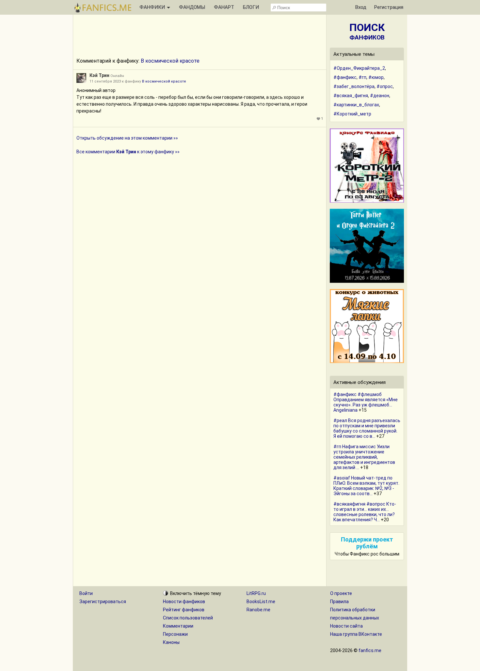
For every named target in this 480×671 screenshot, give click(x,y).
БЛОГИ (251, 7)
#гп (362, 77)
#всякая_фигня (350, 95)
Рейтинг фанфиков (183, 609)
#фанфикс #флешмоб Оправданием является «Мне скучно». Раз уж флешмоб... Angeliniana (365, 402)
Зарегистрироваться (102, 601)
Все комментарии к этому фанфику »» (128, 151)
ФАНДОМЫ (192, 7)
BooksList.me (261, 601)
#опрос (384, 86)
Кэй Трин (99, 75)
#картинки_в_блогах (356, 104)
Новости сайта (346, 626)
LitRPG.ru (256, 593)
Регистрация (388, 7)
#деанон (379, 95)
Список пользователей (188, 617)
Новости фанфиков (184, 601)
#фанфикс (345, 77)
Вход (360, 7)
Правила (339, 601)
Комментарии (178, 626)
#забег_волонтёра (354, 86)
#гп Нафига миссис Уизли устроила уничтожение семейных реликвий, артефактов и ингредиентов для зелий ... (364, 457)
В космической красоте (170, 61)
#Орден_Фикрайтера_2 (359, 68)
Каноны (171, 642)
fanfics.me (370, 650)
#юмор (376, 77)
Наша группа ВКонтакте (356, 634)
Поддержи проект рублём (367, 543)
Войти (86, 593)
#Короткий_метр (352, 113)
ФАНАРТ (224, 7)
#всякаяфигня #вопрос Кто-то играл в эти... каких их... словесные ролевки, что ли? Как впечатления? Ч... (364, 511)
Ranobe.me (258, 609)
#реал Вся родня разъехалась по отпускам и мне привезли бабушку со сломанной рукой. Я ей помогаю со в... (366, 428)
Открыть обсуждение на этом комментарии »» (127, 138)
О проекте (341, 593)
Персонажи (175, 634)
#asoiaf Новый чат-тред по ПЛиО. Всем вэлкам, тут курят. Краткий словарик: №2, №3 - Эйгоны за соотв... (366, 485)
